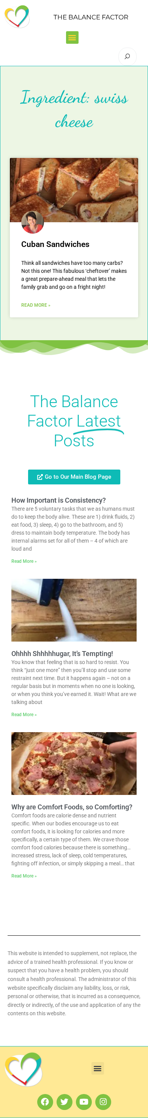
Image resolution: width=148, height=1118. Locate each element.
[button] (72, 37)
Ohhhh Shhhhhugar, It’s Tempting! (62, 654)
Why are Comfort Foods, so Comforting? (71, 807)
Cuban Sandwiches (55, 244)
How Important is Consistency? (58, 500)
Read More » (35, 305)
